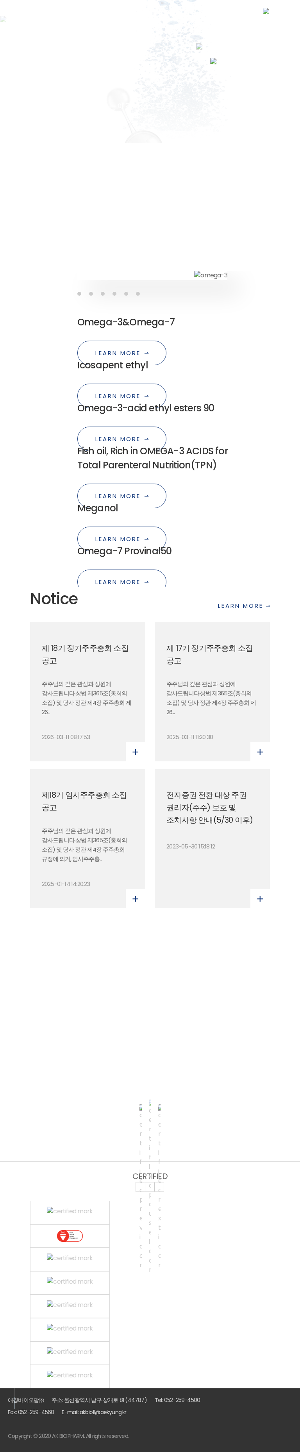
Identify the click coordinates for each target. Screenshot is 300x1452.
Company (264, 717)
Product (265, 731)
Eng (237, 40)
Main (271, 703)
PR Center (264, 744)
